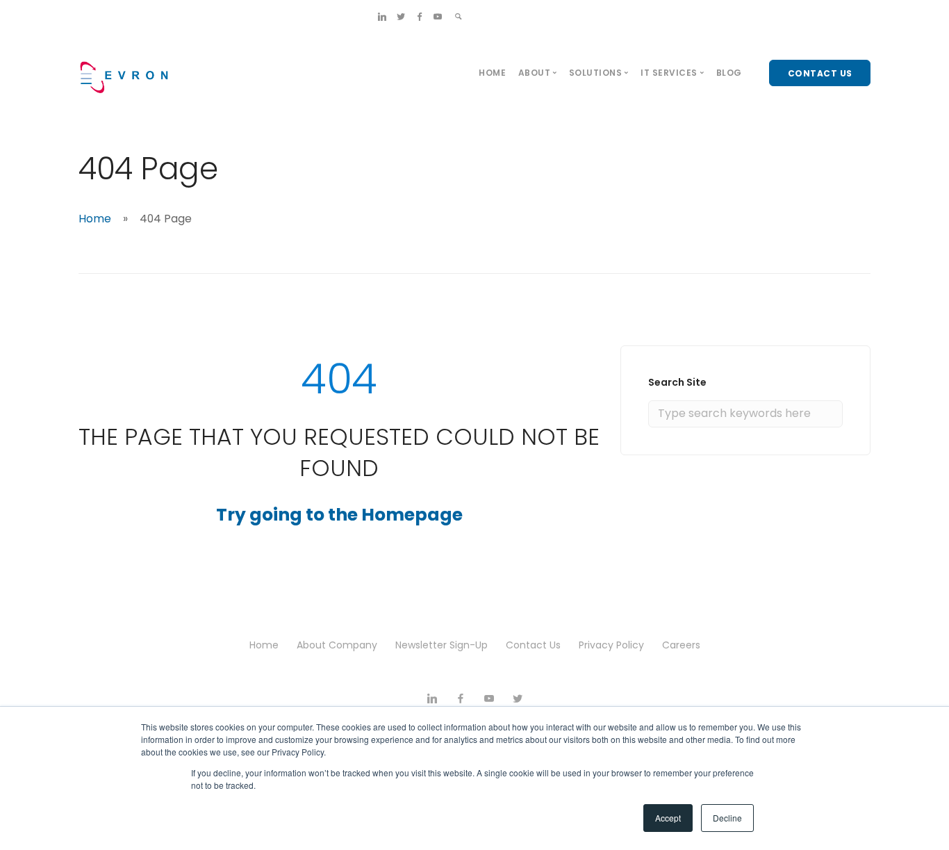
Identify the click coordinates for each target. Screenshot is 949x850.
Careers (681, 645)
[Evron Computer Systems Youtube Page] (438, 16)
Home (492, 73)
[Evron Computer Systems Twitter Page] (401, 16)
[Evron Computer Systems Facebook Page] (419, 16)
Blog (729, 73)
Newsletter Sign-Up (441, 645)
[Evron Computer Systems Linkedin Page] (382, 16)
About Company (337, 645)
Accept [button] (668, 818)
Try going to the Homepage (339, 514)
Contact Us (533, 645)
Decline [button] (727, 818)
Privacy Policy (611, 645)
